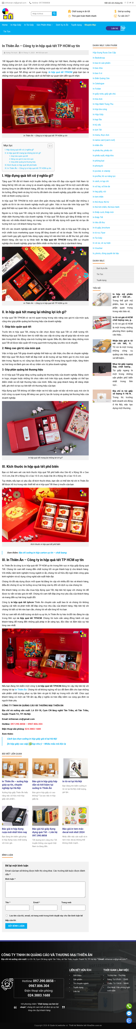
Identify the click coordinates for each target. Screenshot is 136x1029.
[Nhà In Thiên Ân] (14, 14)
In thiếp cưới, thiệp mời (103, 212)
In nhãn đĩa (98, 145)
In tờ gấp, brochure (101, 227)
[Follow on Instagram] (127, 3)
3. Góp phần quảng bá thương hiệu (22, 162)
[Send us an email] (132, 3)
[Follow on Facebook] (125, 3)
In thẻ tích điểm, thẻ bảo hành (106, 207)
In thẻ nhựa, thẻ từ (101, 202)
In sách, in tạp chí (101, 181)
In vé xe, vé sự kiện (101, 243)
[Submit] (54, 13)
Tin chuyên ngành (81, 983)
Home (5, 25)
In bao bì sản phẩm (101, 63)
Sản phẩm (77, 979)
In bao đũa (98, 68)
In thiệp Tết (98, 217)
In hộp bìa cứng (100, 109)
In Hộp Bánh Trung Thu (103, 104)
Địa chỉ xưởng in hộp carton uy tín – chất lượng (43, 552)
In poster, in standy (101, 171)
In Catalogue (98, 83)
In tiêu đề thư (99, 222)
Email (36, 902)
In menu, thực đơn (101, 135)
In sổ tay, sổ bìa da (101, 186)
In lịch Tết (97, 130)
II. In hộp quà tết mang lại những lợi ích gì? (23, 153)
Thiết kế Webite (76, 1025)
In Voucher (98, 248)
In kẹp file (97, 119)
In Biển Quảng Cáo (101, 78)
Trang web (66, 902)
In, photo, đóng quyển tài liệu (106, 253)
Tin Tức (6, 31)
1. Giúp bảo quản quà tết (18, 156)
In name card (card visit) (104, 140)
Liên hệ (76, 991)
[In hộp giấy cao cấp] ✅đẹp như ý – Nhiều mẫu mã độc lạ (37, 743)
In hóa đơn (97, 99)
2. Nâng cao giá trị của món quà (21, 159)
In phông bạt (98, 160)
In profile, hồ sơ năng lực (104, 176)
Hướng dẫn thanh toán (93, 3)
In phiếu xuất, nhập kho (103, 155)
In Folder (97, 88)
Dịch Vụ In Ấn (62, 25)
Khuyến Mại (90, 25)
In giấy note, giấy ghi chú (104, 94)
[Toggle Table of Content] (49, 146)
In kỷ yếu (97, 124)
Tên (7, 902)
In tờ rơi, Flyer (99, 232)
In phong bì (98, 166)
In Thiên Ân (21, 689)
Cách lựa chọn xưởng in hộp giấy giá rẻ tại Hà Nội (32, 738)
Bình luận (10, 879)
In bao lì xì (97, 73)
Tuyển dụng (76, 25)
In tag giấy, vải (99, 191)
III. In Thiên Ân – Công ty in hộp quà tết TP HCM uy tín (28, 168)
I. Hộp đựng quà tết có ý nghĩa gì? (19, 150)
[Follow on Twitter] (130, 3)
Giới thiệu (77, 975)
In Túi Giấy (29, 25)
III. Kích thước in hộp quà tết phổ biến (21, 165)
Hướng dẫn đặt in (69, 3)
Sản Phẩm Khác (44, 25)
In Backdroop (99, 58)
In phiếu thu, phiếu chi (102, 150)
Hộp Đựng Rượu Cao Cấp (104, 52)
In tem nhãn (98, 196)
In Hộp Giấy (15, 25)
